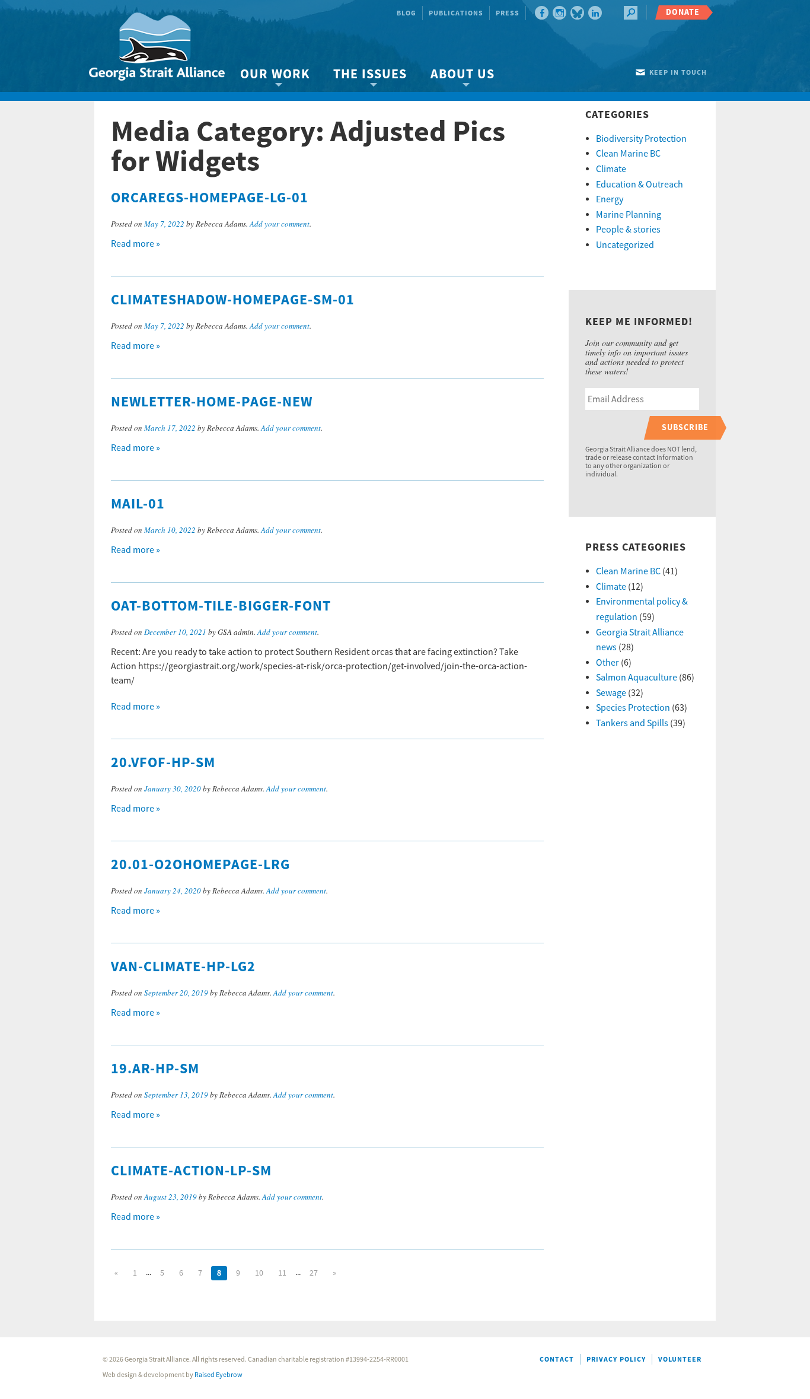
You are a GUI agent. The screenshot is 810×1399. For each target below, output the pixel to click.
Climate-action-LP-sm (191, 1171)
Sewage (611, 693)
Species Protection (633, 708)
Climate (611, 169)
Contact (557, 1360)
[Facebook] (541, 13)
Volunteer (679, 1360)
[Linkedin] (595, 13)
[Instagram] (559, 13)
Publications (456, 13)
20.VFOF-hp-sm (163, 762)
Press (507, 13)
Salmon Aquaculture (636, 677)
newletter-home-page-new (211, 402)
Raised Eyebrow (218, 1375)
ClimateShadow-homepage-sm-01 (233, 300)
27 (314, 1273)
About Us (462, 74)
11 (282, 1273)
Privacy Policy (616, 1360)
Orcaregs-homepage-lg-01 (209, 198)
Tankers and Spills (632, 723)
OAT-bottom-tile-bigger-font (221, 606)
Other (607, 663)
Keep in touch (678, 73)
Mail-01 (138, 504)
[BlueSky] (577, 13)
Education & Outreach (639, 184)
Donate (683, 12)
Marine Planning (628, 215)
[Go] (630, 13)
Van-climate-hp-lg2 (183, 967)
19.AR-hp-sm (155, 1069)
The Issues (370, 74)
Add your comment (280, 223)
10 (259, 1273)
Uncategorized (625, 245)
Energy (609, 199)
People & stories (628, 230)
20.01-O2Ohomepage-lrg (200, 865)
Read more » (135, 244)
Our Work (275, 74)
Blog (406, 13)
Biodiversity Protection (641, 139)
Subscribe (685, 427)
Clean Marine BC (628, 154)
